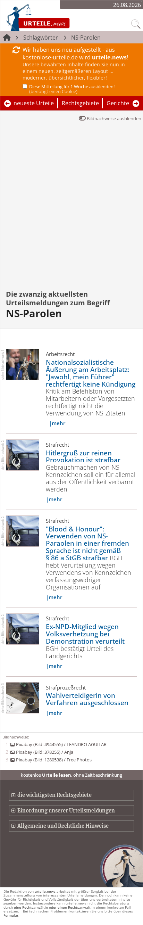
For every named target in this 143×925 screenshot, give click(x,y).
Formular (10, 915)
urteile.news (45, 891)
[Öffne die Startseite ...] (56, 17)
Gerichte (118, 103)
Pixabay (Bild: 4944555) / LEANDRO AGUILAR (61, 744)
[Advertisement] (71, 201)
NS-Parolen (86, 37)
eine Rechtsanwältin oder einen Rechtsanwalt (52, 907)
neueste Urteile (34, 103)
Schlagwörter (40, 37)
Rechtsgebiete (80, 103)
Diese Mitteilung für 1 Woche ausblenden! (72, 89)
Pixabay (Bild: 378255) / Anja (44, 752)
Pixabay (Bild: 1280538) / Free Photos (53, 760)
